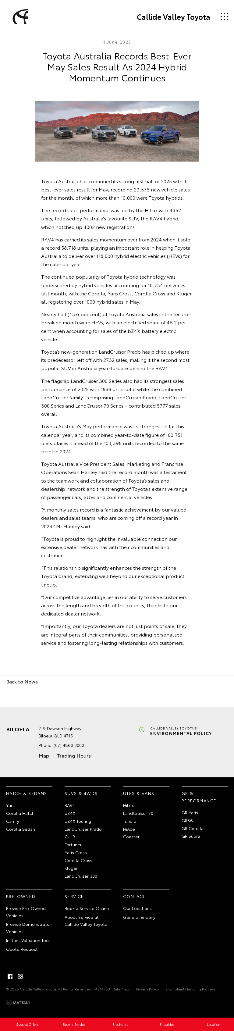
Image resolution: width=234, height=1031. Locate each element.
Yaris (11, 805)
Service (74, 896)
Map (44, 755)
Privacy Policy (147, 988)
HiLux (128, 805)
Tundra (129, 821)
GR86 (187, 820)
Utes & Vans (138, 793)
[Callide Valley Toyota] (19, 16)
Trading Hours (74, 755)
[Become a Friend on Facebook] (10, 976)
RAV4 (70, 805)
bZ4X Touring (78, 821)
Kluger (71, 868)
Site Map (121, 988)
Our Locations (137, 908)
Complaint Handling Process (191, 988)
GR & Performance (199, 797)
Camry (12, 821)
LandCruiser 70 (138, 813)
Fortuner (73, 844)
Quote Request (22, 949)
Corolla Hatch (20, 813)
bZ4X (70, 813)
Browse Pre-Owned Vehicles (26, 912)
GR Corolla (193, 828)
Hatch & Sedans (26, 793)
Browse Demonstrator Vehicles (28, 927)
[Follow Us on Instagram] (20, 976)
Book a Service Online (87, 908)
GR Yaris (190, 812)
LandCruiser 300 (81, 876)
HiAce (129, 829)
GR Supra (191, 836)
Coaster (131, 836)
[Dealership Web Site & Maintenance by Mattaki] (18, 1002)
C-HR (70, 836)
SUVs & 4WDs (81, 793)
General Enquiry (139, 917)
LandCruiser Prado (83, 829)
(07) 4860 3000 (69, 745)
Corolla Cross (78, 860)
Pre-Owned (21, 896)
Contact (134, 896)
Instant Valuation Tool (28, 940)
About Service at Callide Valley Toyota (86, 920)
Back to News (22, 681)
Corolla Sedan (20, 829)
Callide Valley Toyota (173, 16)
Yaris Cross (76, 852)
